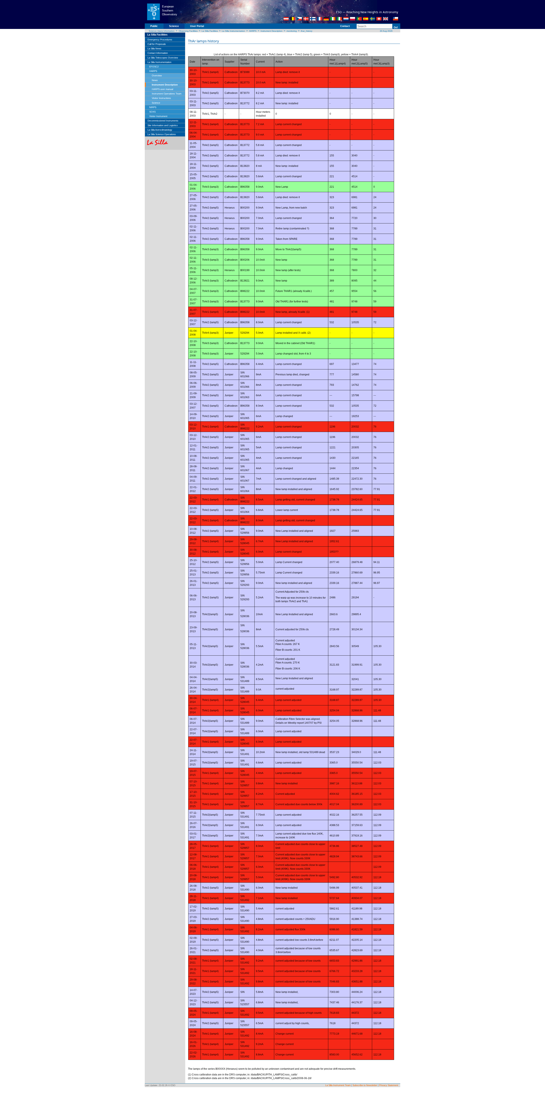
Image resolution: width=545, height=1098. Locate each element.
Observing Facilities (188, 31)
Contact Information (158, 53)
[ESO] (153, 11)
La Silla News (154, 48)
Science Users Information (162, 31)
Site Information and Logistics (163, 125)
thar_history (306, 31)
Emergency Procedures (160, 39)
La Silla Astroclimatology (160, 130)
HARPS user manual (162, 89)
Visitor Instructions (161, 98)
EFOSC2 (154, 66)
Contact (345, 26)
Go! (396, 27)
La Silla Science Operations (162, 134)
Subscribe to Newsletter (365, 1085)
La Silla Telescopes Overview (163, 57)
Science (174, 26)
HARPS (253, 31)
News (155, 80)
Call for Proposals (157, 44)
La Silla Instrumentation (233, 31)
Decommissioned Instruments (163, 120)
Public (154, 26)
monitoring (292, 31)
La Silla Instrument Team (338, 1085)
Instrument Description (272, 31)
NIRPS (152, 107)
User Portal (197, 26)
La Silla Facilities (210, 31)
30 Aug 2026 (386, 31)
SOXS (152, 111)
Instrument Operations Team (166, 93)
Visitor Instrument (158, 116)
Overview (157, 75)
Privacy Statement (388, 1085)
